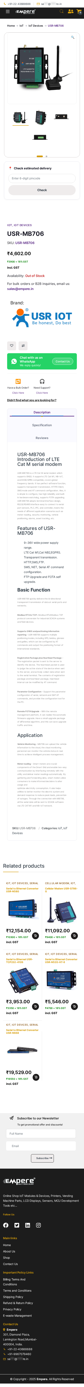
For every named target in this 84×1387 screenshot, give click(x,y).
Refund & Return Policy (18, 1303)
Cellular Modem (57, 883)
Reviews (42, 438)
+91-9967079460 (19, 1354)
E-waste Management (17, 1315)
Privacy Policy (12, 1309)
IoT (22, 25)
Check (42, 190)
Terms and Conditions (17, 1290)
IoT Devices (36, 25)
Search (61, 11)
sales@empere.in (20, 289)
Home (11, 25)
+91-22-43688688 (19, 3)
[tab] (42, 412)
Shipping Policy (13, 1297)
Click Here (18, 392)
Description (42, 412)
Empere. (42, 1379)
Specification (42, 425)
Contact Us (10, 1264)
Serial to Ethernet (22, 884)
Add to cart (35, 935)
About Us (9, 1251)
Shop (6, 1257)
